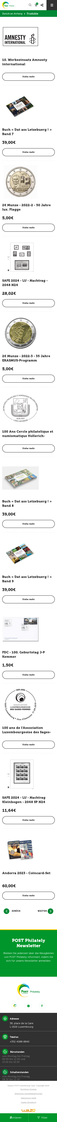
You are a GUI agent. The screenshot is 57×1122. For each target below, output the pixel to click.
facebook (42, 1005)
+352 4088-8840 (19, 1041)
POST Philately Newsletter (28, 943)
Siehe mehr (28, 76)
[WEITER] (50, 911)
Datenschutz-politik (28, 1098)
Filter (44, 1117)
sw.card (37, 4)
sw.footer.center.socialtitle (15, 1005)
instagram (28, 1005)
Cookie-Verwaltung (28, 1102)
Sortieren (15, 1117)
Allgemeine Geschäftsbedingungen (28, 1094)
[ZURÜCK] (6, 911)
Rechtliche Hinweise (28, 1089)
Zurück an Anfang (12, 13)
